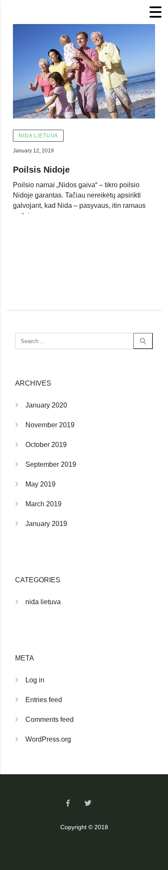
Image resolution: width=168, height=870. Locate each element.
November (50, 425)
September (50, 464)
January (46, 405)
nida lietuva (38, 136)
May (40, 484)
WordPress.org (48, 739)
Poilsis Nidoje (41, 169)
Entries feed (43, 699)
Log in (34, 680)
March (43, 504)
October (46, 444)
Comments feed (49, 719)
